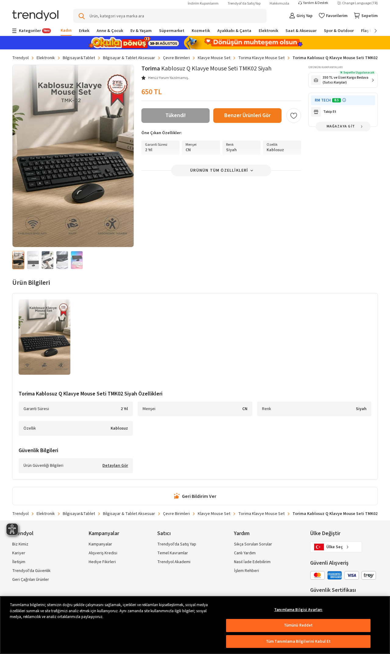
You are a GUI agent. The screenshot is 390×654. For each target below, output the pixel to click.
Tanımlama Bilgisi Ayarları (298, 610)
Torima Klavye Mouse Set (261, 57)
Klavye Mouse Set (214, 57)
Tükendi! (175, 115)
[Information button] (344, 100)
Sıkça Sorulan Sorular (253, 544)
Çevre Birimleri (176, 57)
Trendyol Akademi (173, 562)
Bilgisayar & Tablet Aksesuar (129, 57)
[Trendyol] (35, 16)
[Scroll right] (371, 31)
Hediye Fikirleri (102, 562)
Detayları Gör (115, 466)
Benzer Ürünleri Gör (247, 115)
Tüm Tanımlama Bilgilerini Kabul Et (298, 641)
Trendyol (20, 57)
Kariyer (18, 553)
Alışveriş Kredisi (103, 553)
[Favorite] (293, 115)
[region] (195, 625)
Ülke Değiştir (325, 533)
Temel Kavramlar (172, 553)
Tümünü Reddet (298, 625)
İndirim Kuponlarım (203, 3)
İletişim (18, 562)
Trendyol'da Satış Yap (244, 3)
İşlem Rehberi (246, 571)
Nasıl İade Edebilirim (252, 562)
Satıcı (164, 533)
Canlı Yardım (245, 553)
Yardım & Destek (315, 3)
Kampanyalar (100, 544)
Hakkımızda (279, 3)
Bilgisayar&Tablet (79, 57)
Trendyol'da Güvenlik (31, 571)
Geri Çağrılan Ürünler (30, 580)
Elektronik (46, 57)
